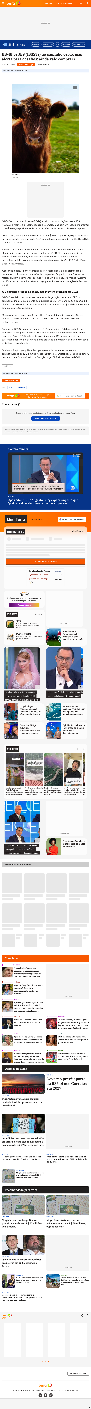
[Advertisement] (64, 1176)
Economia (21, 387)
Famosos (16, 965)
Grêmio (60, 1050)
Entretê (16, 1034)
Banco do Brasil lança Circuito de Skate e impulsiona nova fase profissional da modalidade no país (75, 1281)
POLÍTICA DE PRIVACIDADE (67, 1390)
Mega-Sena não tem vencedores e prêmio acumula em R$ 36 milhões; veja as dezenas (30, 1175)
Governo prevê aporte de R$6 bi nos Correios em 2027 (66, 1084)
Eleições (11, 496)
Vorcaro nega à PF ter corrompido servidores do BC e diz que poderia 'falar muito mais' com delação (22, 1297)
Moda (60, 1034)
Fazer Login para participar (45, 418)
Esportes (64, 1275)
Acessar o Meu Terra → (38, 519)
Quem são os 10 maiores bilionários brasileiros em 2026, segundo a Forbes (21, 1263)
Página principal (13, 3)
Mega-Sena (20, 1170)
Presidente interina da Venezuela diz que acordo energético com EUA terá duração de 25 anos (67, 1159)
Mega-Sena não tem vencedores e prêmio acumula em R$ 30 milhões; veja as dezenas (66, 1223)
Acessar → (39, 614)
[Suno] (7, 366)
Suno (11, 387)
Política (17, 982)
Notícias (17, 1016)
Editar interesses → (78, 531)
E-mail (81, 3)
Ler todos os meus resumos (45, 561)
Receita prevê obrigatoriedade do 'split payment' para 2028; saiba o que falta (21, 1158)
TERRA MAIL (48, 3)
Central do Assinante (64, 3)
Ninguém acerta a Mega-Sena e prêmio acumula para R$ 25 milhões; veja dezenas (22, 1223)
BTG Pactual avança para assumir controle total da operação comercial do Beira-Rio (22, 1102)
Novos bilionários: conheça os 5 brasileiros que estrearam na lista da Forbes (29, 1280)
